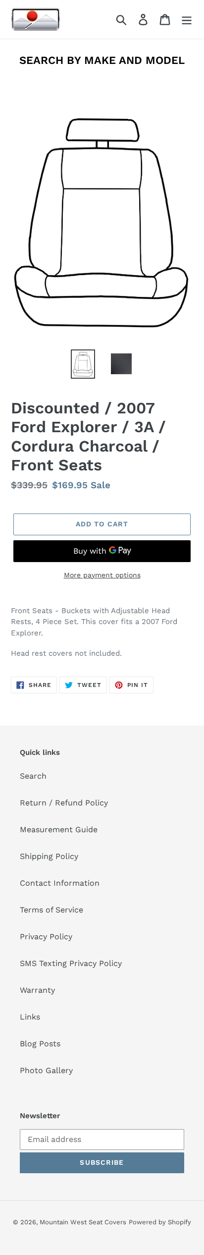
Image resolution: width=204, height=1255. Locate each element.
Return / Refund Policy (64, 802)
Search (33, 776)
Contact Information (60, 883)
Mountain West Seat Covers (83, 1222)
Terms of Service (51, 909)
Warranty (37, 990)
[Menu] (187, 19)
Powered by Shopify (160, 1222)
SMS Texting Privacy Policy (71, 963)
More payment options (102, 575)
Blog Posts (40, 1043)
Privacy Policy (46, 936)
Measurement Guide (59, 829)
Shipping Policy (49, 856)
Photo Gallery (46, 1070)
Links (30, 1017)
